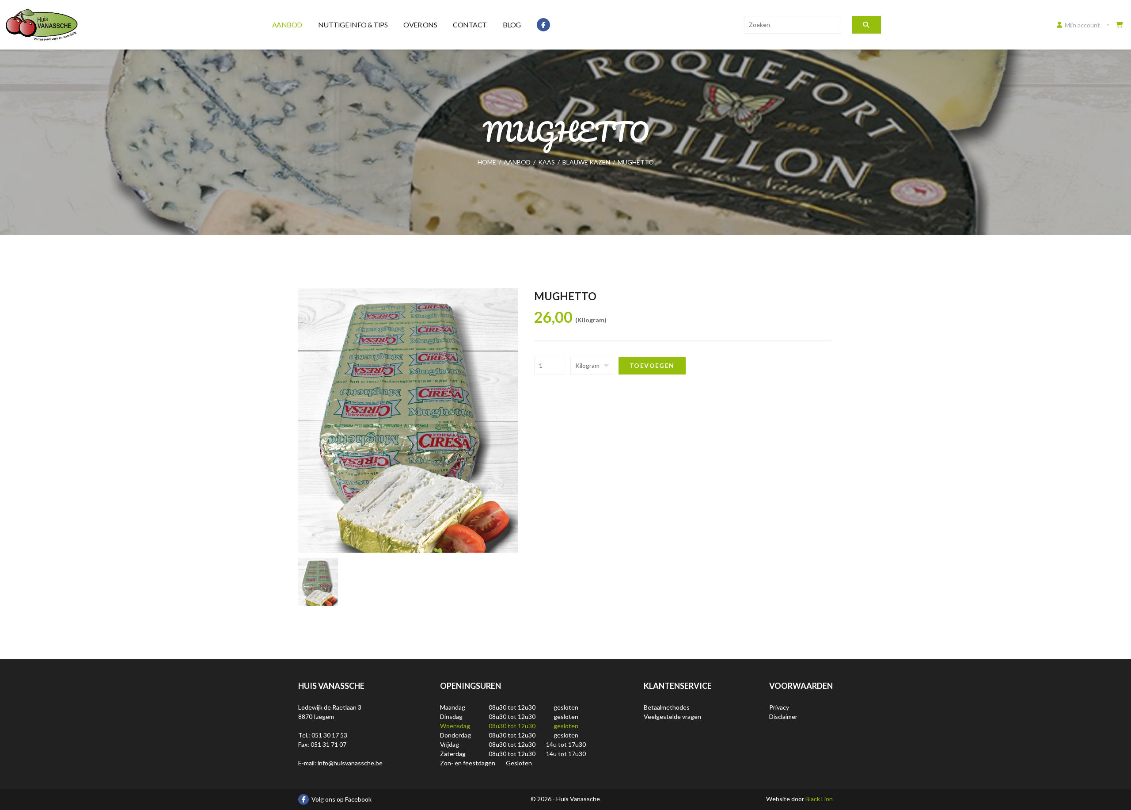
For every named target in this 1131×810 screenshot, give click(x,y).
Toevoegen (652, 365)
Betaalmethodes (667, 707)
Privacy (779, 707)
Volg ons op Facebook (341, 799)
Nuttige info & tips (353, 24)
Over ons (420, 24)
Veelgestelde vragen (672, 716)
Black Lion (819, 798)
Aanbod (287, 24)
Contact (470, 24)
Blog (512, 24)
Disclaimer (783, 716)
